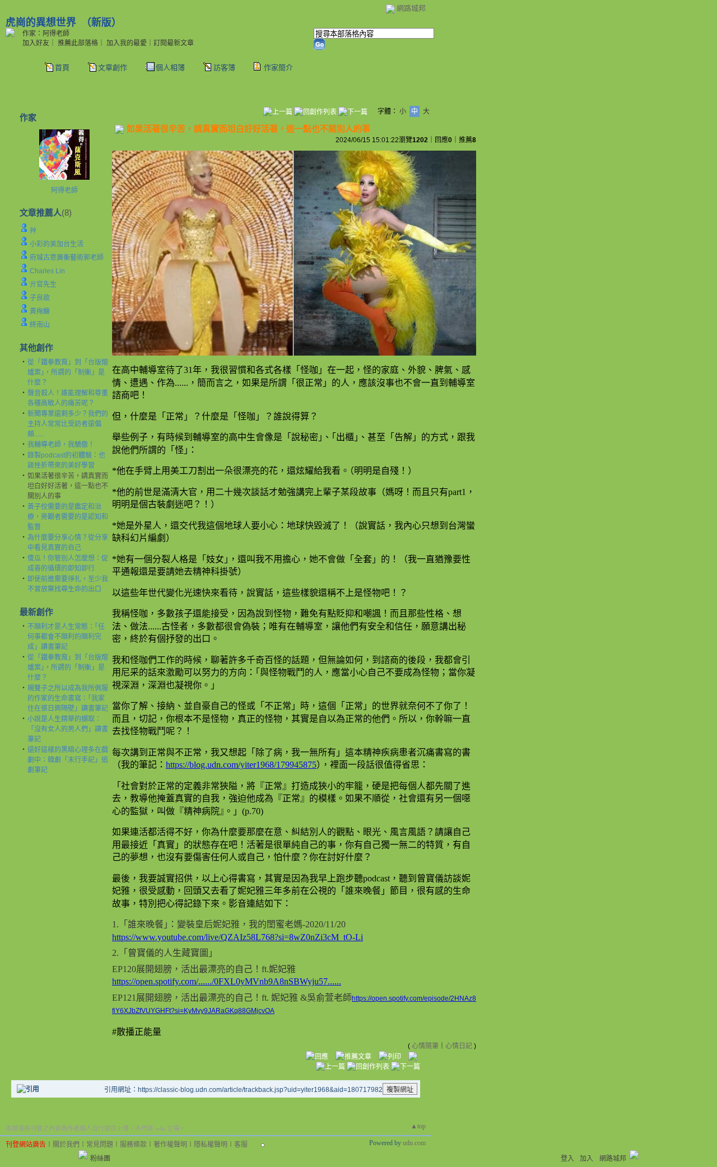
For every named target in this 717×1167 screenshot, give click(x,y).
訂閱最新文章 (173, 43)
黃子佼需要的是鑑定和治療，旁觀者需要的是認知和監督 (67, 517)
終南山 (40, 325)
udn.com (414, 1143)
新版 (101, 22)
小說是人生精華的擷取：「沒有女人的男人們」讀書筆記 (67, 729)
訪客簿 (224, 67)
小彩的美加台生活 (56, 244)
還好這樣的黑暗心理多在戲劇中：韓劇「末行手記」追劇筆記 (67, 760)
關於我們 (66, 1145)
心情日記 (458, 1046)
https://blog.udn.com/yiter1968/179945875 (241, 764)
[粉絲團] (82, 1154)
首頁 (62, 67)
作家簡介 (278, 67)
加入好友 (35, 43)
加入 (586, 1159)
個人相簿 (170, 67)
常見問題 (99, 1145)
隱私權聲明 (210, 1145)
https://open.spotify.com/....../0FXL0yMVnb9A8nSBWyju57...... (226, 981)
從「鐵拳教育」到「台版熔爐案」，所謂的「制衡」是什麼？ (67, 372)
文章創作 (112, 67)
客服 (241, 1145)
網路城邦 (411, 8)
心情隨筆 (425, 1046)
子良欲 (40, 298)
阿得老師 (64, 190)
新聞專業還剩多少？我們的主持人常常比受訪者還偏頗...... (67, 424)
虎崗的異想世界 (41, 22)
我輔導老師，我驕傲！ (61, 445)
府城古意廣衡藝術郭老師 (67, 258)
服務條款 (133, 1145)
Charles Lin (47, 271)
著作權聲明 (170, 1145)
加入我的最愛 (126, 43)
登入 (567, 1159)
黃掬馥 (40, 311)
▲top (418, 1126)
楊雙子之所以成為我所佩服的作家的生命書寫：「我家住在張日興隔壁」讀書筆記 (67, 698)
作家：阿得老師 (45, 34)
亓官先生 (43, 284)
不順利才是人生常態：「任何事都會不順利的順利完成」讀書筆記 (66, 637)
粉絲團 (100, 1159)
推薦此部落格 (78, 43)
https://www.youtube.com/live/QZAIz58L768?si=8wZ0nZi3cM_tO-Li (237, 937)
